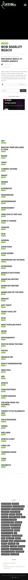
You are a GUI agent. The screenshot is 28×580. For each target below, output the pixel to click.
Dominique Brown (15, 511)
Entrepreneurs (8, 201)
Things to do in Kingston (8, 551)
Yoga (3, 459)
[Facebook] (10, 577)
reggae (11, 541)
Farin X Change (8, 221)
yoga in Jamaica (15, 554)
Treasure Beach (20, 551)
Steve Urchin (21, 546)
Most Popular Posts (11, 325)
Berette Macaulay (6, 503)
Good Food (6, 247)
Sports (4, 383)
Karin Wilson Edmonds (7, 530)
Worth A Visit (15, 56)
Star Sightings (8, 389)
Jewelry (5, 299)
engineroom (5, 514)
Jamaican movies (6, 527)
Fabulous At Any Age (11, 214)
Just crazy (6, 305)
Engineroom (7, 195)
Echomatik (6, 188)
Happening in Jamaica (14, 517)
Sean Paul (6, 370)
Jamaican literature (15, 525)
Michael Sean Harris (17, 535)
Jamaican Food (5, 525)
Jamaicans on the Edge (12, 292)
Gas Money (18, 514)
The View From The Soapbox (10, 403)
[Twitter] (15, 577)
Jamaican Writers (10, 286)
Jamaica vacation (15, 527)
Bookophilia (15, 503)
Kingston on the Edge (7, 533)
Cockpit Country (6, 509)
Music (4, 331)
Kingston (17, 530)
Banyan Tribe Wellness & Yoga (12, 148)
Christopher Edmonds (18, 506)
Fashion (5, 227)
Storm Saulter (5, 548)
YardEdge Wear (8, 452)
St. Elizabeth (13, 546)
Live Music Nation (6, 535)
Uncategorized (8, 420)
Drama (4, 182)
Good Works (7, 253)
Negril (3, 538)
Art (3, 141)
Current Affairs (9, 169)
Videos (4, 426)
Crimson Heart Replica (17, 509)
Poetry (4, 351)
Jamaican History (10, 279)
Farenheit (12, 514)
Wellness (5, 433)
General (5, 240)
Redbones (18, 538)
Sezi (3, 376)
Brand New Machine (6, 506)
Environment (7, 208)
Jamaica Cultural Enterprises (9, 519)
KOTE (3, 318)
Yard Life (5, 445)
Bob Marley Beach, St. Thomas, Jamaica (11, 60)
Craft (4, 162)
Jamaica (23, 517)
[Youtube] (18, 577)
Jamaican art (18, 522)
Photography (8, 338)
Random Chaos (10, 538)
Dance (4, 175)
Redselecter (7, 357)
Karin (5, 64)
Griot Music (4, 517)
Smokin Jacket (5, 546)
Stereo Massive (8, 396)
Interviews (6, 266)
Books (4, 156)
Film (3, 234)
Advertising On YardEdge (9, 563)
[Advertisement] (14, 24)
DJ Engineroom (5, 511)
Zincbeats (6, 465)
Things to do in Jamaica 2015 (13, 412)
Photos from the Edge (6, 56)
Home (5, 564)
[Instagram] (13, 577)
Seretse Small (11, 543)
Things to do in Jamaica (16, 548)
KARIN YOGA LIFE (8, 312)
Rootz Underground (11, 363)
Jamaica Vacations (10, 273)
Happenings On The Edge (12, 260)
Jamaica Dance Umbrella (7, 522)
